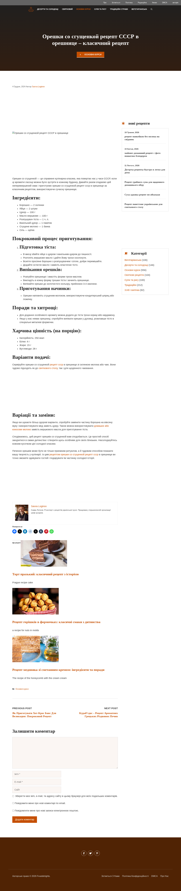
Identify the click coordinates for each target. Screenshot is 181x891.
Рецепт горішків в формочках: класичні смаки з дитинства (56, 622)
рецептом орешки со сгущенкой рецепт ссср (73, 454)
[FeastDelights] (31, 9)
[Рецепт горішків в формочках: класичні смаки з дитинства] (35, 613)
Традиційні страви (119, 9)
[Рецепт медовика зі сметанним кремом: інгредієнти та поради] (35, 661)
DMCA (164, 3)
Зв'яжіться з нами (110, 876)
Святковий (67, 9)
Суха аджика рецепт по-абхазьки (142, 194)
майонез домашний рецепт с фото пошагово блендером (142, 154)
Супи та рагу (100, 9)
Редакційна (142, 3)
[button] (151, 9)
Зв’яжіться (116, 3)
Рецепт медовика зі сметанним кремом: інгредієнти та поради (58, 669)
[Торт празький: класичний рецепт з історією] (44, 566)
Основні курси (83, 9)
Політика (129, 3)
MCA (155, 876)
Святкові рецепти (134, 275)
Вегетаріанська (139, 9)
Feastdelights (43, 876)
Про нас (164, 876)
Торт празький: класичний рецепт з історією (45, 574)
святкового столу (48, 368)
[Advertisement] (65, 111)
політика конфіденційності (135, 876)
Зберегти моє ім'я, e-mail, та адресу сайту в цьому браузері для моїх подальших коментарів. (66, 796)
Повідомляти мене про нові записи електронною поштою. (47, 810)
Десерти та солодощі (47, 9)
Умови (154, 3)
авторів (175, 3)
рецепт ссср (56, 364)
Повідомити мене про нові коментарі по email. (40, 803)
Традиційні (130, 285)
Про (104, 3)
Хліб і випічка (132, 290)
